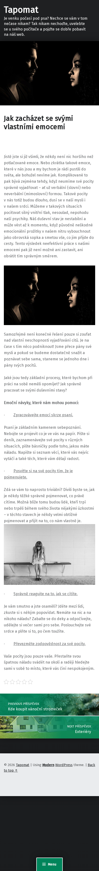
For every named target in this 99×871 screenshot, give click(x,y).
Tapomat (21, 10)
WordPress (64, 765)
